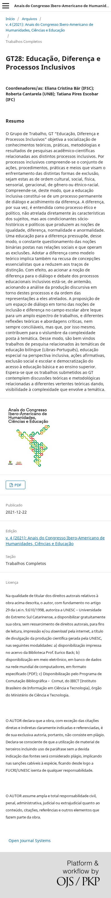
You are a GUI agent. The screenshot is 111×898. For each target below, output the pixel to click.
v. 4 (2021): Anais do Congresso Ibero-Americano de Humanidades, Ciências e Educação (49, 27)
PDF (17, 484)
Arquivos (29, 18)
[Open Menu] (5, 5)
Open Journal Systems (30, 840)
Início (10, 18)
